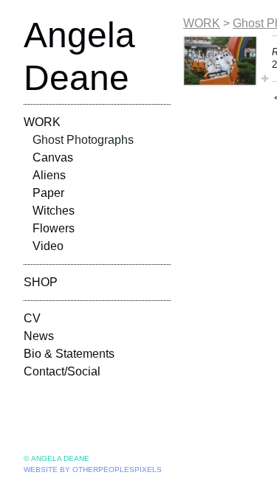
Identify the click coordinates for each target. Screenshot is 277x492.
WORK (42, 122)
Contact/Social (62, 371)
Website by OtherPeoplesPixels (93, 469)
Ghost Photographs (83, 140)
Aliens (49, 175)
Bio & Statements (69, 353)
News (39, 336)
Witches (54, 210)
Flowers (54, 228)
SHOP (41, 282)
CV (32, 318)
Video (48, 246)
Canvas (53, 157)
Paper (48, 193)
